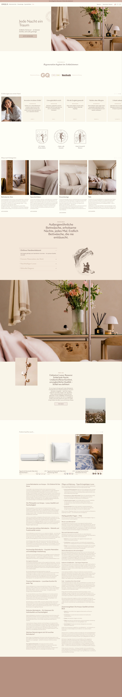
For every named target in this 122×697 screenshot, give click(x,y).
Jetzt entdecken (28, 36)
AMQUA (20, 474)
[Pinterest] (23, 657)
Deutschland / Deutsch (107, 4)
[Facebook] (21, 657)
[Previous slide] (1, 1)
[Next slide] (121, 1)
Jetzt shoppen (4, 211)
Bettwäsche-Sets (7, 197)
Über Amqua (61, 403)
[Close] (79, 337)
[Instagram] (19, 657)
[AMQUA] (4, 4)
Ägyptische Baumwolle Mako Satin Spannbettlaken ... (28, 472)
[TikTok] (25, 657)
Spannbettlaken (35, 197)
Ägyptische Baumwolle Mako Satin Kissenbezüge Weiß (56, 472)
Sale (89, 197)
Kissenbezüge (64, 197)
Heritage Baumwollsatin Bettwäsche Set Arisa (81, 472)
